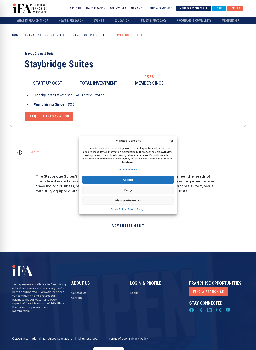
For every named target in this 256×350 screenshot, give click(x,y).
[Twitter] (200, 310)
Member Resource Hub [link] (193, 8)
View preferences (128, 200)
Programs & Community (194, 20)
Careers (76, 297)
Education (121, 20)
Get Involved (118, 8)
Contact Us (78, 293)
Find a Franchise (208, 291)
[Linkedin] (209, 310)
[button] (172, 141)
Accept (128, 180)
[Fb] (191, 310)
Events (99, 20)
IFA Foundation (95, 8)
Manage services (127, 169)
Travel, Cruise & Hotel (89, 35)
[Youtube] (228, 310)
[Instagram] (218, 310)
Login (134, 293)
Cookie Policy (118, 209)
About (34, 152)
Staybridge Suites (59, 64)
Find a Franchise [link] (161, 8)
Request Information (50, 116)
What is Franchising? (32, 20)
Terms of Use (118, 338)
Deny (128, 190)
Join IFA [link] (235, 8)
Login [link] (218, 8)
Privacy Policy (136, 209)
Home (16, 35)
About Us (75, 8)
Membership (230, 20)
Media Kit (137, 8)
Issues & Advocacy (153, 20)
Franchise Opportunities (46, 35)
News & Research (70, 20)
